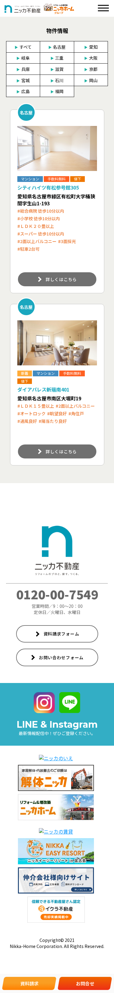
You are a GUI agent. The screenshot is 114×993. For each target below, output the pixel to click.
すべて (23, 47)
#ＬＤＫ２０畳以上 (35, 226)
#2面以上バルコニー (37, 241)
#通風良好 (27, 421)
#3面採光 (67, 241)
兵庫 (22, 69)
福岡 (57, 91)
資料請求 (29, 983)
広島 (22, 91)
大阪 (90, 58)
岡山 (90, 80)
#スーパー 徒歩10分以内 (40, 234)
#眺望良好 (57, 413)
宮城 (22, 80)
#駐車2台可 (28, 249)
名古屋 (57, 47)
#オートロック (31, 413)
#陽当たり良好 (53, 421)
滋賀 (57, 69)
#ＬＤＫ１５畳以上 (35, 406)
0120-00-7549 (57, 594)
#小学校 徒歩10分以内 (38, 218)
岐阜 (22, 58)
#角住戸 (76, 413)
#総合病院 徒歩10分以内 (40, 211)
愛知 (90, 47)
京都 (90, 69)
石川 (57, 80)
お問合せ (85, 983)
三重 (57, 58)
